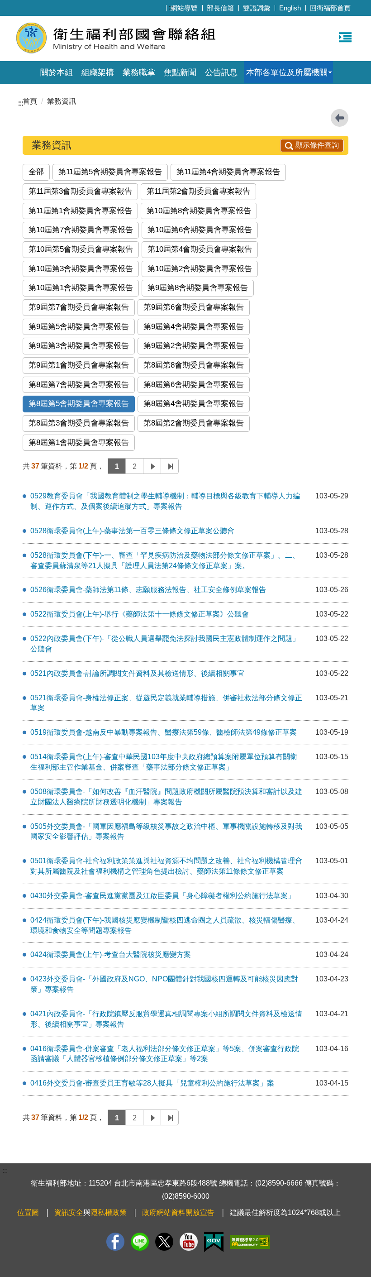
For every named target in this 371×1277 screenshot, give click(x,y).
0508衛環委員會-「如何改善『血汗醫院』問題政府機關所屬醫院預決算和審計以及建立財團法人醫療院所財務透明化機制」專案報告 (166, 797)
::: (171, 7)
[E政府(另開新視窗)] (214, 1242)
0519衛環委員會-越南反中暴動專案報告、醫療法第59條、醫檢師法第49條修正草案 (163, 732)
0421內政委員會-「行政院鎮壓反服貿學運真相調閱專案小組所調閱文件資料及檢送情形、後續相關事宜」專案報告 (166, 1019)
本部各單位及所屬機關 (287, 72)
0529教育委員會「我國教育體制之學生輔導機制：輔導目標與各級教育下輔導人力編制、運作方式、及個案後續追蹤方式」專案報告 (165, 501)
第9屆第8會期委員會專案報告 (197, 287)
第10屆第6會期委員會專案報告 (199, 229)
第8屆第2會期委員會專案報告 (193, 423)
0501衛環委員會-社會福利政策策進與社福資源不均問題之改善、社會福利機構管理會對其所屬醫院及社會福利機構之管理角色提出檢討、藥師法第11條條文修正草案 (166, 866)
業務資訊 (61, 101)
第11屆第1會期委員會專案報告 (80, 210)
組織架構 (97, 72)
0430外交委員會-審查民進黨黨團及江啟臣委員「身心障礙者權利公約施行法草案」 (162, 895)
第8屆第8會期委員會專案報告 (193, 365)
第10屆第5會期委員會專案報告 (81, 249)
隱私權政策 (108, 1212)
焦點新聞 (180, 72)
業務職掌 (139, 72)
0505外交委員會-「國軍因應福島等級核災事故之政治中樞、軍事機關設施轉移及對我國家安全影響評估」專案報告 (166, 832)
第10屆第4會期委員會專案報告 (199, 249)
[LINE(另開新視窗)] (140, 1242)
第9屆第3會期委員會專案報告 (79, 345)
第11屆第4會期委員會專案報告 (228, 171)
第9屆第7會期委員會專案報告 (79, 307)
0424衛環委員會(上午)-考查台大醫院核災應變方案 (110, 954)
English (290, 8)
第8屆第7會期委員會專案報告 (79, 384)
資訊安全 (68, 1212)
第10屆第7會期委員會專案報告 (81, 229)
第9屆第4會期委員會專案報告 (193, 326)
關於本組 (56, 72)
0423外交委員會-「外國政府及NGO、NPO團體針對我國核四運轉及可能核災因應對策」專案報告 (164, 984)
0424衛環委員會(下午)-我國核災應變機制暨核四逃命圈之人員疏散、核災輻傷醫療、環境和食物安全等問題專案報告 (165, 925)
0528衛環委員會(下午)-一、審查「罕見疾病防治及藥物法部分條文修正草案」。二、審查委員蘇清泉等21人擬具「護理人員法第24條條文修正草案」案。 (165, 560)
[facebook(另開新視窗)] (115, 1242)
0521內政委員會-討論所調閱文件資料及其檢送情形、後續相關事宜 (137, 673)
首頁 (30, 101)
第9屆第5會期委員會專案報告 (79, 326)
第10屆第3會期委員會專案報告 (81, 268)
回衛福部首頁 (330, 8)
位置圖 (28, 1212)
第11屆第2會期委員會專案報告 (198, 191)
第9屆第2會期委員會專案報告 (193, 345)
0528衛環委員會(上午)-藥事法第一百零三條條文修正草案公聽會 (132, 531)
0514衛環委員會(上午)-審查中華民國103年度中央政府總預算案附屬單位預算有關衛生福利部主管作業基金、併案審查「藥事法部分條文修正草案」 (163, 762)
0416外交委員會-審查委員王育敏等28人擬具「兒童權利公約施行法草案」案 (152, 1083)
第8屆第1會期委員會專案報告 (79, 442)
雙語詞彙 (256, 8)
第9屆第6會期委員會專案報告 (193, 307)
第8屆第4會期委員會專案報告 (193, 403)
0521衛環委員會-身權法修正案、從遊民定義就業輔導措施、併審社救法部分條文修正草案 (166, 703)
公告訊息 (221, 72)
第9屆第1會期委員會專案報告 (79, 365)
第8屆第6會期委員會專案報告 (193, 384)
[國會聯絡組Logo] (125, 37)
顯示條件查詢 (317, 145)
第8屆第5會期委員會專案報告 (79, 403)
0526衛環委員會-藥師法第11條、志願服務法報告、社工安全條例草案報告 (148, 589)
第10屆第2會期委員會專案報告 (199, 268)
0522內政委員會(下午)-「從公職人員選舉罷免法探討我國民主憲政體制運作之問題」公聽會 (165, 644)
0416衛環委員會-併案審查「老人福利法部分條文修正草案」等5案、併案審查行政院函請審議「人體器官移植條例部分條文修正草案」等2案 (164, 1054)
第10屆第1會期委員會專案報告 (81, 287)
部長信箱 (220, 8)
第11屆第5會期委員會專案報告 (110, 171)
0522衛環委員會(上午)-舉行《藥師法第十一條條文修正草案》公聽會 (139, 614)
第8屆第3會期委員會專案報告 (79, 423)
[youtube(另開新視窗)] (189, 1242)
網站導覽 (184, 8)
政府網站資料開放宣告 (178, 1212)
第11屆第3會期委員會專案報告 (80, 191)
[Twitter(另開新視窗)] (164, 1242)
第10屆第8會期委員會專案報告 (199, 210)
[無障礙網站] (250, 1242)
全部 (36, 171)
